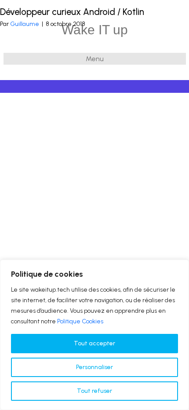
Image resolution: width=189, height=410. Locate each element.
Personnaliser (94, 367)
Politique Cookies (80, 321)
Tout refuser (94, 391)
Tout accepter (94, 343)
